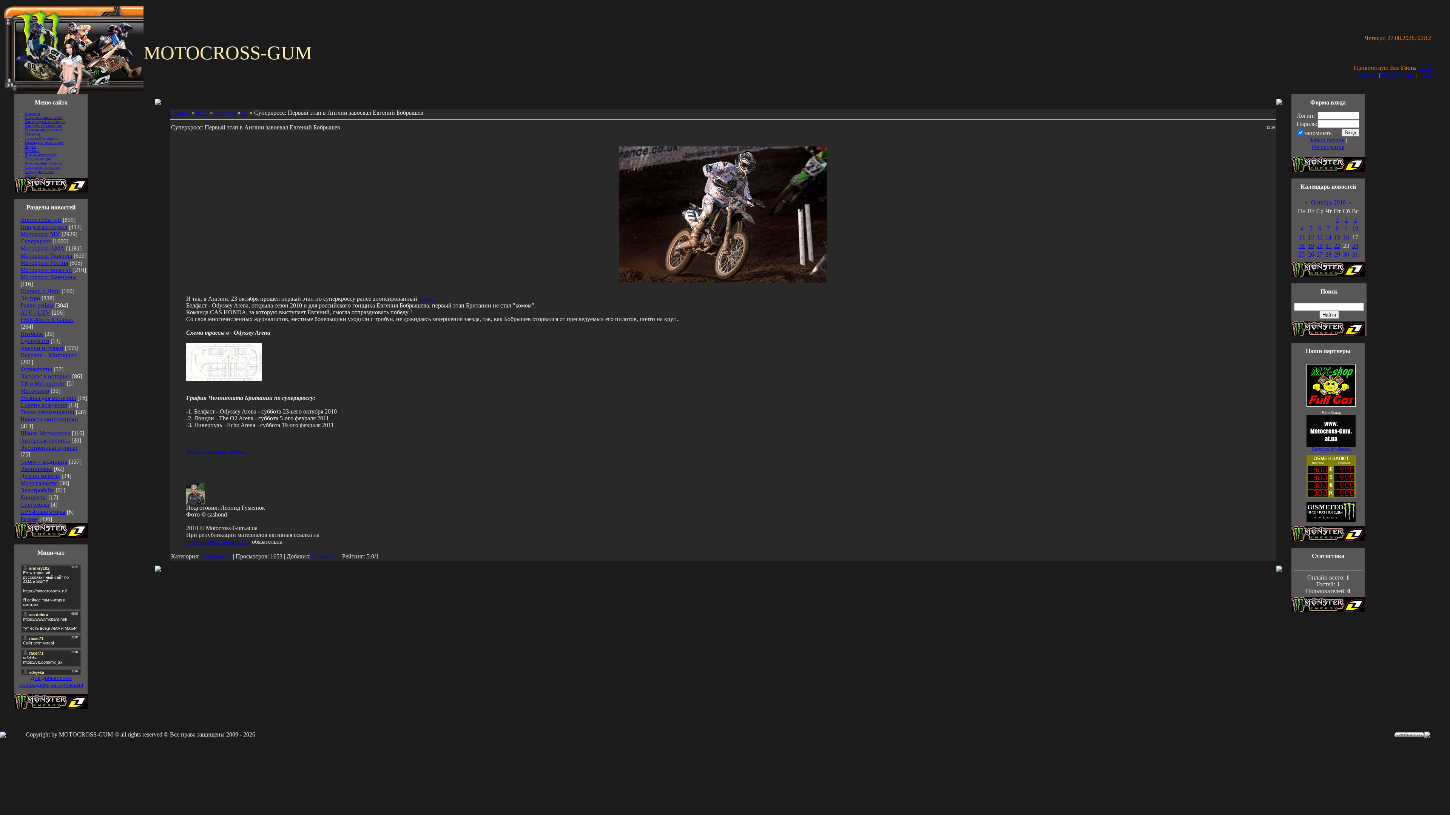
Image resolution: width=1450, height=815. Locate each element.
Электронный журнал (48, 447)
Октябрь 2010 (1328, 202)
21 (1328, 246)
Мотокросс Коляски (46, 270)
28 (1328, 254)
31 (1355, 254)
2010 (202, 112)
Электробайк (37, 490)
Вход (1424, 75)
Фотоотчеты (36, 369)
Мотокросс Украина (46, 255)
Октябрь (225, 112)
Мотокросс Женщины (48, 277)
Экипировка (36, 469)
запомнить (1317, 133)
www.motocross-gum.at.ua (218, 541)
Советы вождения (43, 405)
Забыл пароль (1326, 140)
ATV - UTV (35, 312)
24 (245, 112)
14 (1328, 237)
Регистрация (1398, 75)
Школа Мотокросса (45, 433)
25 (1302, 254)
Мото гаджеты (39, 483)
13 (1320, 237)
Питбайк (31, 334)
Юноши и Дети (40, 291)
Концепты (33, 497)
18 (1302, 246)
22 (1337, 246)
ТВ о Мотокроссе (42, 383)
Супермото (34, 341)
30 (1346, 254)
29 (1337, 254)
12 (1311, 237)
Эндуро (30, 298)
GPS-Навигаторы (42, 512)
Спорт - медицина (43, 461)
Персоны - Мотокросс (48, 355)
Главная (1367, 75)
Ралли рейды (37, 305)
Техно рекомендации (47, 412)
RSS (1425, 68)
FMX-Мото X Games (47, 320)
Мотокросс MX (40, 234)
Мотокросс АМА (42, 248)
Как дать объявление (43, 126)
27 (1320, 254)
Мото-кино (34, 391)
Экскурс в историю (45, 376)
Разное (29, 519)
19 (1311, 246)
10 (1355, 228)
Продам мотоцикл (43, 227)
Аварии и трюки (41, 348)
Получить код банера (1331, 449)
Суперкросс (35, 241)
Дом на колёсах (40, 476)
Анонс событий (40, 220)
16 (1346, 237)
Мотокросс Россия (44, 263)
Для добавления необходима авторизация (51, 681)
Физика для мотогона (48, 398)
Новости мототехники (49, 419)
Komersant (325, 556)
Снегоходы (34, 504)
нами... (428, 298)
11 (1302, 237)
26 (1311, 254)
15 (1337, 237)
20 (1320, 246)
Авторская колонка (45, 440)
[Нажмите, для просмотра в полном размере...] (224, 379)
